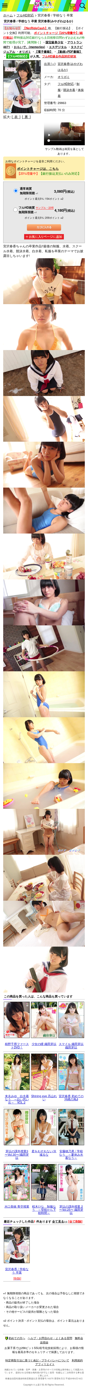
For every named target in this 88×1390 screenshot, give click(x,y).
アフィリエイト (45, 1364)
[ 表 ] (16, 116)
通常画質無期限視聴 (29, 190)
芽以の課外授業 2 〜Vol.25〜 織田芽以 (71, 1209)
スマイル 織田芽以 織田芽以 (71, 1045)
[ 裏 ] (26, 116)
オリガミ (25, 51)
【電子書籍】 (44, 51)
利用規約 (77, 1360)
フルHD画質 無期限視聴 (36, 209)
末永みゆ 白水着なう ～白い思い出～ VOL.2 (17, 1099)
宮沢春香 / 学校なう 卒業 (17, 1270)
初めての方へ (17, 1338)
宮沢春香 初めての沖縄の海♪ (71, 1097)
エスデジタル (58, 47)
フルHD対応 (25, 15)
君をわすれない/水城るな (44, 1152)
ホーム (8, 15)
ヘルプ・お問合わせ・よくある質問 (50, 1338)
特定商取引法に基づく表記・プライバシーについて (37, 1360)
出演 (49, 64)
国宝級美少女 (54, 42)
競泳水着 (69, 90)
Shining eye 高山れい (44, 1097)
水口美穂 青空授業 (16, 1206)
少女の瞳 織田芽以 (44, 1044)
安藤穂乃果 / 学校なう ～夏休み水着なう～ (71, 1154)
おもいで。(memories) (29, 47)
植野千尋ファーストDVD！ (17, 1045)
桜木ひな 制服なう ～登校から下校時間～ (44, 1209)
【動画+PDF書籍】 (69, 51)
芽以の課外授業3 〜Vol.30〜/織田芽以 (17, 1154)
